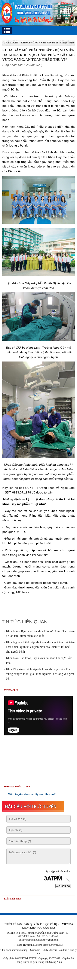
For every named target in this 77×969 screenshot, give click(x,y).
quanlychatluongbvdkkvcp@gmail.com (38, 939)
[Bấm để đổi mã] (56, 878)
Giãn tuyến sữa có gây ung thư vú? (32, 794)
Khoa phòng (29, 42)
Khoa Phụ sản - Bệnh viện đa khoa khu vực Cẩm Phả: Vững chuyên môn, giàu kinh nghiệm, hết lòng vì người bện (40, 674)
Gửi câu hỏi (63, 886)
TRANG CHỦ (11, 42)
